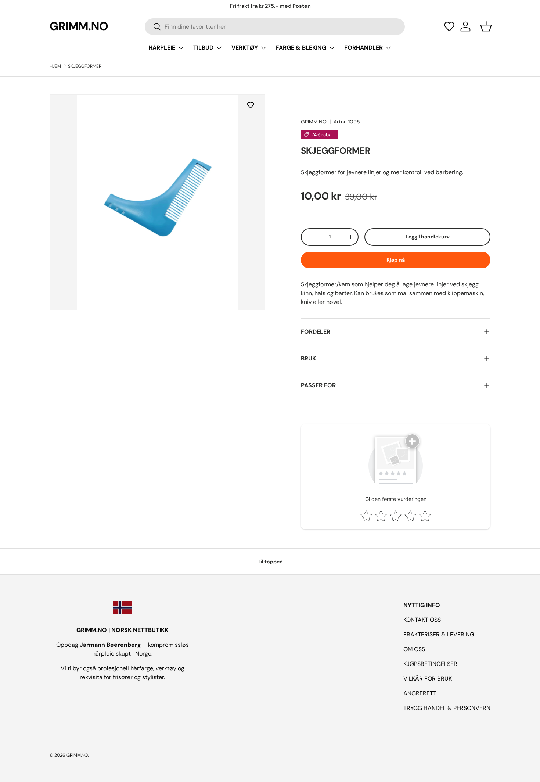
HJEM (55, 66)
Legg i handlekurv (428, 236)
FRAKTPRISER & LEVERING (438, 634)
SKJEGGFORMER (84, 66)
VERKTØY (244, 47)
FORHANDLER (363, 47)
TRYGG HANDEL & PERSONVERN (446, 708)
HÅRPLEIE (161, 47)
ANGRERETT (419, 693)
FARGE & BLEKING (301, 47)
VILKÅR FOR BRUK (427, 678)
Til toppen (270, 561)
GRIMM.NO (314, 121)
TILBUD (203, 47)
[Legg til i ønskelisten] (252, 104)
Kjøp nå (395, 260)
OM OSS (414, 649)
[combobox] (275, 26)
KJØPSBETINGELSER (430, 664)
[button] (449, 26)
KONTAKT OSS (422, 620)
